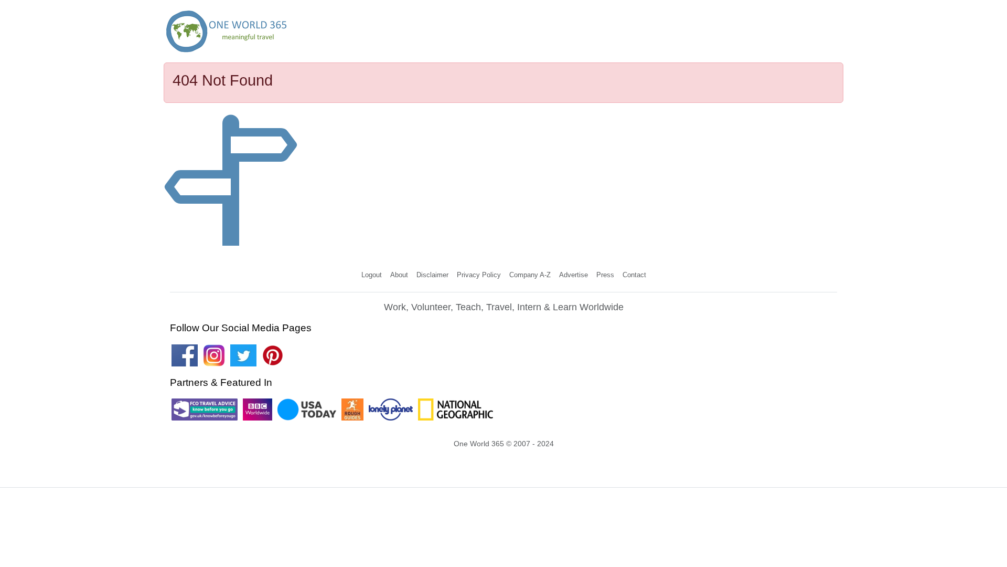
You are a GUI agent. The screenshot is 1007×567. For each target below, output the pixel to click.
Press (605, 275)
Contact (634, 275)
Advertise (573, 275)
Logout (371, 275)
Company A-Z (530, 275)
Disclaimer (432, 275)
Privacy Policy (479, 275)
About (399, 275)
